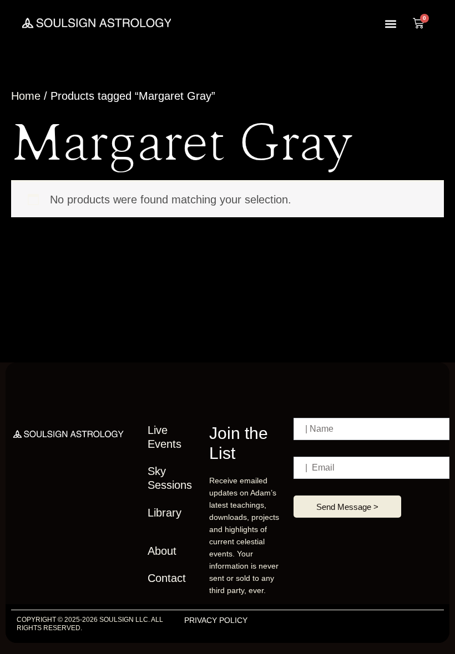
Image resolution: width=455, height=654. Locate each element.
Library (164, 513)
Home (26, 96)
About (162, 551)
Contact (167, 578)
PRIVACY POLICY (215, 620)
